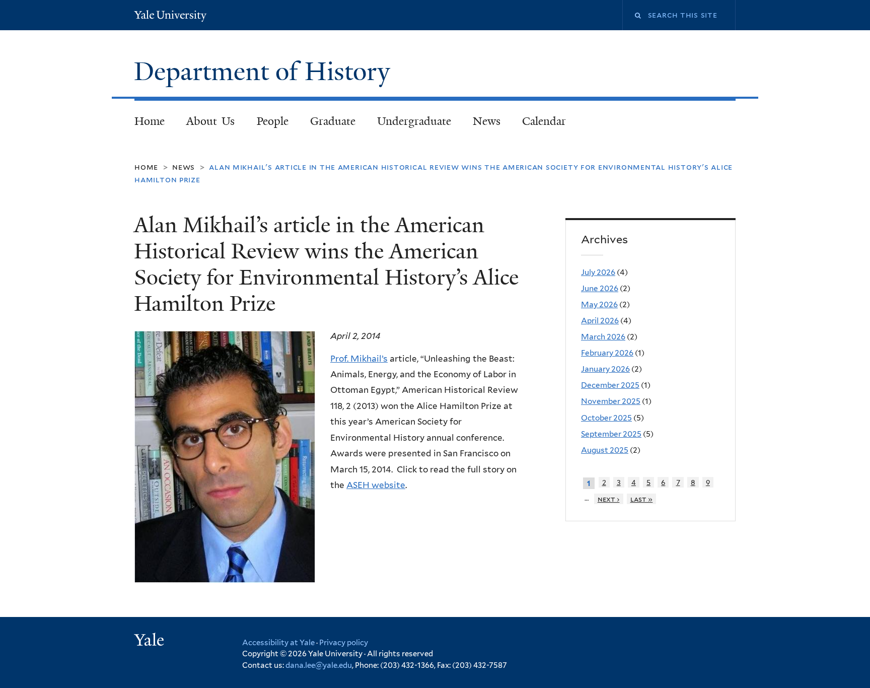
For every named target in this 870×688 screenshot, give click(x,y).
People (272, 121)
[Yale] (150, 641)
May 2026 (599, 304)
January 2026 (605, 369)
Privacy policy (343, 642)
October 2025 (606, 418)
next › (609, 499)
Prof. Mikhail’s (359, 359)
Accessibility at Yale (278, 642)
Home (149, 121)
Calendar (544, 121)
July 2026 (598, 272)
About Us (210, 121)
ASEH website (375, 485)
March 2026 (603, 336)
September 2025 (611, 434)
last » (641, 499)
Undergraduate (414, 121)
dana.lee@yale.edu (318, 665)
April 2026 (600, 320)
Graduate (332, 121)
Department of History (265, 71)
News (486, 121)
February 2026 (607, 353)
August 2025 (604, 450)
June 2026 (599, 288)
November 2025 (610, 401)
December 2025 (610, 385)
